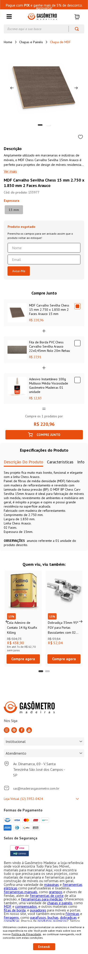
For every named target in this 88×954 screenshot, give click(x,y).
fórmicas (72, 913)
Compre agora (23, 658)
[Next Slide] (80, 621)
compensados (26, 906)
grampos (55, 891)
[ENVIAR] (19, 271)
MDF (7, 906)
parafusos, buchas (44, 917)
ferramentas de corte (47, 895)
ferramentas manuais (20, 891)
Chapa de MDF (60, 42)
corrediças (11, 921)
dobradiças (68, 917)
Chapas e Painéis (31, 42)
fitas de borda (15, 910)
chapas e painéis (59, 902)
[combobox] (44, 28)
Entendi (44, 947)
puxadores (38, 910)
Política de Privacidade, (26, 934)
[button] (9, 17)
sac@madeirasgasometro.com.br (36, 788)
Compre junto (48, 435)
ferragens (11, 917)
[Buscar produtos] (74, 28)
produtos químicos (52, 921)
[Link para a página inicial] (8, 42)
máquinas (51, 884)
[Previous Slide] (7, 621)
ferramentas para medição (42, 899)
